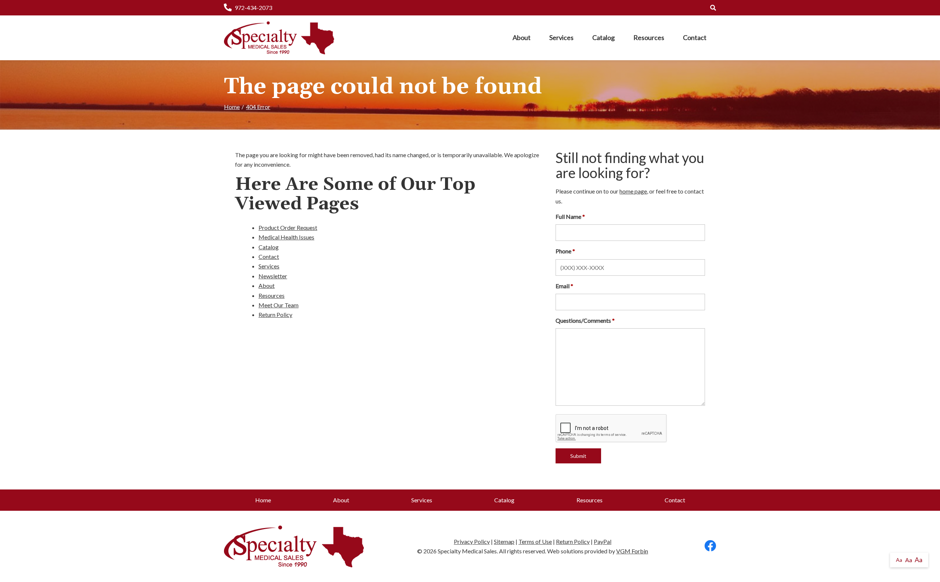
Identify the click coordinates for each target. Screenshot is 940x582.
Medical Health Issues (286, 237)
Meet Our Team (278, 304)
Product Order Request (287, 227)
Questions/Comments (583, 320)
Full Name (568, 216)
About (522, 37)
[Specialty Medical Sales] (279, 37)
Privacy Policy (472, 541)
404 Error (258, 106)
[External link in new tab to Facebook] (710, 546)
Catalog (603, 37)
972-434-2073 (253, 7)
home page (633, 191)
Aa (899, 560)
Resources (648, 37)
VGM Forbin (632, 550)
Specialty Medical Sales (467, 550)
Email (563, 285)
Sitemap (504, 541)
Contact (694, 37)
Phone (563, 250)
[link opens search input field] (713, 7)
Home (232, 106)
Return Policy (275, 314)
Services (561, 37)
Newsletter (272, 275)
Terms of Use (535, 541)
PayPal (602, 541)
